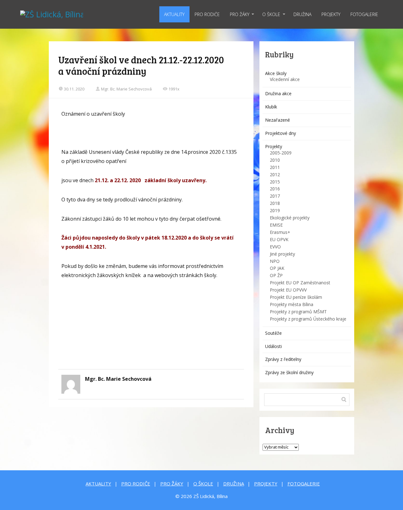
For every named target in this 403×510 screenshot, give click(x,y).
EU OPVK (279, 239)
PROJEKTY (330, 14)
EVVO (275, 247)
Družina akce (278, 93)
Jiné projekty (282, 254)
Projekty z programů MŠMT (298, 312)
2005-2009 (281, 153)
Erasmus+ (280, 232)
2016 (275, 189)
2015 (275, 182)
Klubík (271, 107)
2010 (275, 160)
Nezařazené (277, 120)
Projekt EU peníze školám (296, 297)
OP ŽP (276, 275)
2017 (275, 196)
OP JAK (277, 268)
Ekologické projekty (289, 218)
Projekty (273, 146)
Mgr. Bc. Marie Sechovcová (126, 89)
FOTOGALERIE (364, 14)
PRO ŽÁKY (239, 14)
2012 (275, 174)
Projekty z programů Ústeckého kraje (308, 319)
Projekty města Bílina (291, 304)
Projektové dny (280, 133)
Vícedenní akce (285, 79)
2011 (275, 167)
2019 (275, 210)
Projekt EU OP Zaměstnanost (300, 283)
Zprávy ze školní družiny (289, 372)
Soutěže (273, 333)
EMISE (276, 225)
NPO (275, 261)
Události (273, 346)
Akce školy (276, 73)
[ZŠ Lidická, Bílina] (51, 14)
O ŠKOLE (271, 14)
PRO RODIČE (207, 14)
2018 (275, 203)
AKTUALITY (174, 14)
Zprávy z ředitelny (283, 359)
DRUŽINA (302, 14)
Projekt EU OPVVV (288, 290)
